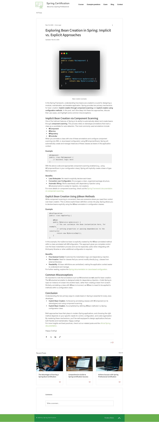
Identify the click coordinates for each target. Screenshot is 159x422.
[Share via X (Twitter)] (51, 337)
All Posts (39, 13)
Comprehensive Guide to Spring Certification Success (78, 375)
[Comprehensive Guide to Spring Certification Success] (79, 363)
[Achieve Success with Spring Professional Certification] (109, 363)
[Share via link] (60, 337)
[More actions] (112, 25)
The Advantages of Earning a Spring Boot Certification (49, 375)
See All (121, 353)
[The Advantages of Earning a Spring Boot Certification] (49, 363)
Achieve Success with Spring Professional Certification (108, 375)
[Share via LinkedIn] (55, 337)
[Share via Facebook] (46, 337)
